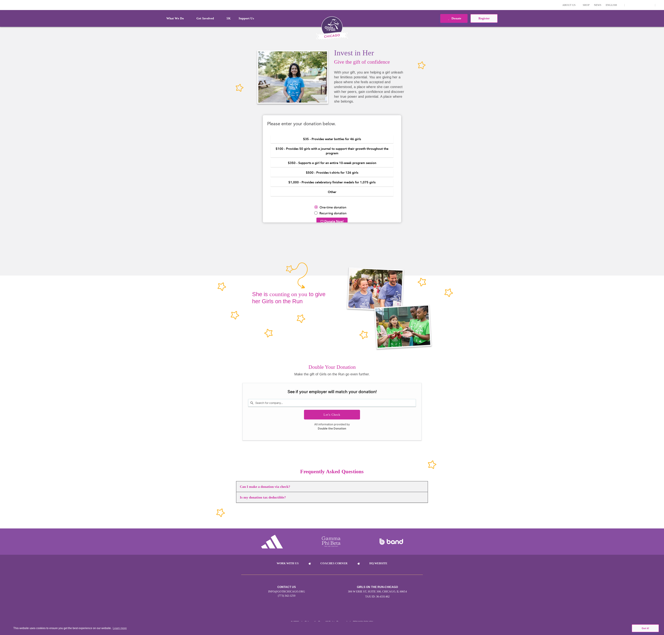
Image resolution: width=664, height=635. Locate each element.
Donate (456, 18)
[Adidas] (272, 541)
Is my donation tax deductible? (263, 497)
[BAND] (391, 541)
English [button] (612, 5)
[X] (640, 5)
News (597, 5)
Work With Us (288, 563)
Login (3, 4)
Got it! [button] (645, 628)
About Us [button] (569, 5)
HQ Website (378, 563)
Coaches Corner (333, 563)
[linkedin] (634, 5)
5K (228, 18)
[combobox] (332, 402)
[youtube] (645, 5)
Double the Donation (332, 428)
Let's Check (332, 414)
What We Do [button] (175, 18)
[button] (660, 5)
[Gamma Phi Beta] (331, 541)
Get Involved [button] (205, 18)
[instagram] (629, 5)
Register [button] (484, 18)
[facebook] (650, 5)
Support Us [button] (246, 18)
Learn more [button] (120, 628)
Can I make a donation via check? (265, 486)
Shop (586, 5)
